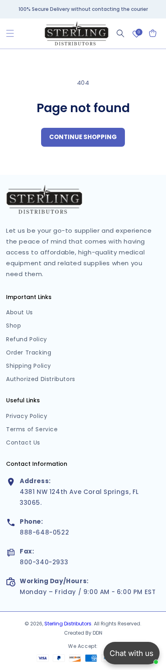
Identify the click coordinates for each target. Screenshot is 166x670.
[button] (10, 33)
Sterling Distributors (67, 623)
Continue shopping (83, 137)
